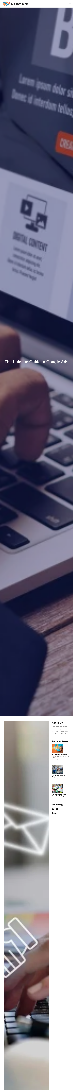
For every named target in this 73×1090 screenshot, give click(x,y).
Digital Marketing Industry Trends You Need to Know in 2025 (60, 756)
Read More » (54, 762)
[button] (70, 3)
